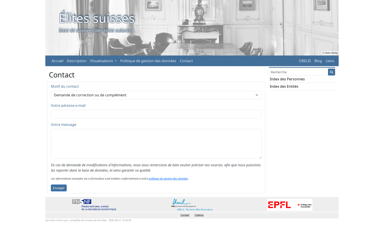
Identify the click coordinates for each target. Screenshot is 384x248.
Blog (318, 60)
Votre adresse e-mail (68, 105)
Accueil (57, 60)
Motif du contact (65, 86)
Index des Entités (284, 86)
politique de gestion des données (168, 179)
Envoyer (59, 188)
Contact (186, 60)
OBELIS (305, 60)
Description (76, 60)
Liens (330, 60)
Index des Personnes (287, 79)
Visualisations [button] (102, 60)
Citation (199, 214)
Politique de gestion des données (148, 60)
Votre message (63, 124)
